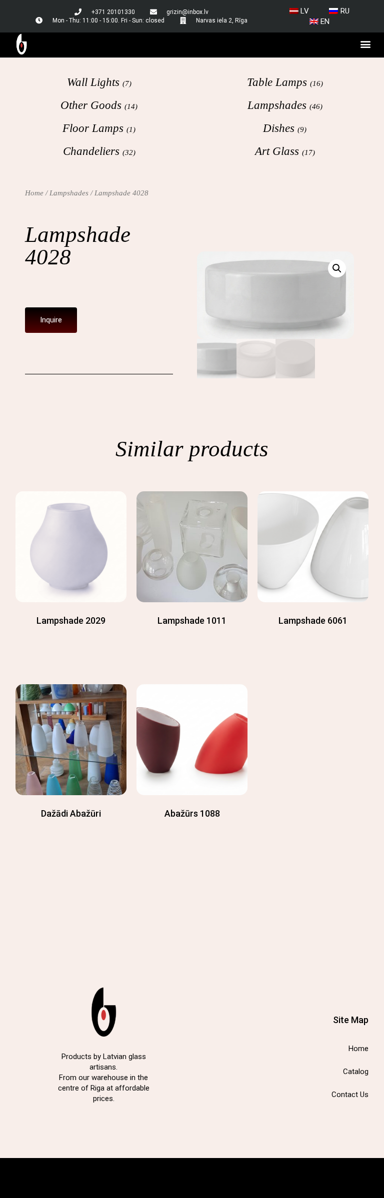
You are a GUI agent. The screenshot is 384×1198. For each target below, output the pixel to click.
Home (34, 193)
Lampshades (69, 193)
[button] (366, 44)
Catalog (355, 1071)
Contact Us (350, 1094)
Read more (71, 640)
